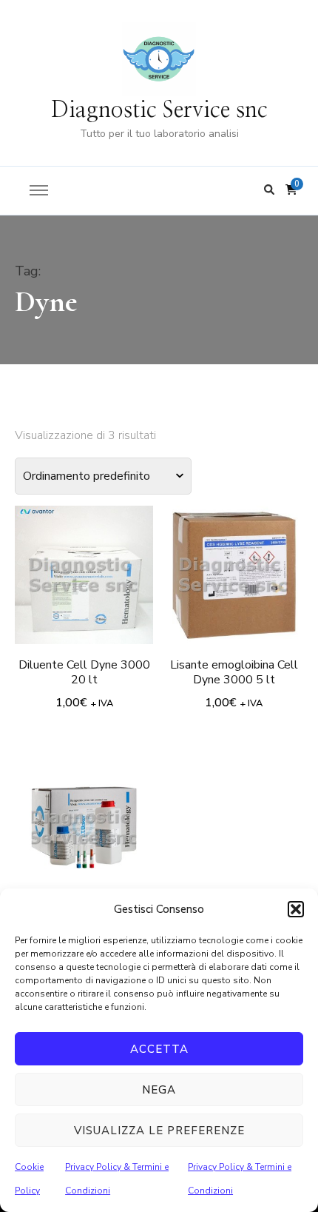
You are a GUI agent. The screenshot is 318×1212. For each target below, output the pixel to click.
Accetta (159, 1049)
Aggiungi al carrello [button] (84, 572)
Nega (159, 1089)
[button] (295, 909)
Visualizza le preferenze (159, 1130)
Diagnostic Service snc (159, 110)
